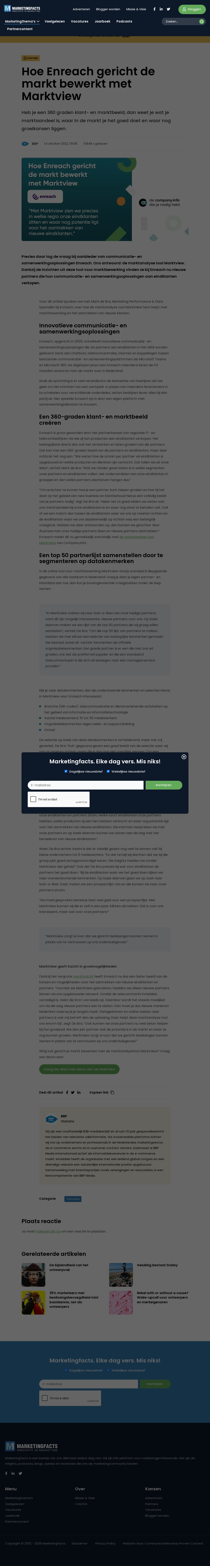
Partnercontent (20, 29)
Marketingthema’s (20, 21)
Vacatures (79, 21)
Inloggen (194, 9)
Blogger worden (108, 9)
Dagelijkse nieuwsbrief (86, 771)
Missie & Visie (136, 9)
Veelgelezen (55, 21)
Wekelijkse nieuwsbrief (128, 771)
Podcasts (124, 21)
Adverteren (81, 9)
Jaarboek (102, 21)
